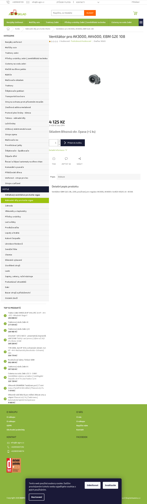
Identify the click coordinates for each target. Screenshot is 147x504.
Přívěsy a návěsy (13, 216)
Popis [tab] (52, 176)
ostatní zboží (11, 298)
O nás (78, 417)
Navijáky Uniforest (13, 42)
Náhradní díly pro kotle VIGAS (19, 200)
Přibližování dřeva (13, 172)
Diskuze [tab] (61, 176)
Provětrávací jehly (13, 145)
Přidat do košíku (74, 142)
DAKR (7, 287)
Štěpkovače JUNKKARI (14, 91)
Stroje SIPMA (11, 134)
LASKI (7, 271)
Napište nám (82, 425)
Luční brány (10, 123)
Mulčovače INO (11, 140)
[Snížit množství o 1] (59, 144)
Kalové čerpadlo (12, 238)
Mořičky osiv (11, 47)
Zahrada (9, 205)
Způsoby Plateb (63, 2)
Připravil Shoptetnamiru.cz (129, 498)
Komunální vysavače (14, 167)
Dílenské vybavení (13, 260)
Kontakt (80, 430)
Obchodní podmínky (16, 430)
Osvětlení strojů (12, 265)
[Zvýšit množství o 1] (59, 141)
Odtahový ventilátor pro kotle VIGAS (22, 195)
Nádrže (8, 74)
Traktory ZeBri (12, 53)
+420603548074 (17, 451)
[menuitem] (15, 22)
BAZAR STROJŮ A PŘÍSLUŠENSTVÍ (17, 292)
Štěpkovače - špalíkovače (17, 150)
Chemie (8, 254)
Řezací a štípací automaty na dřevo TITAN (23, 161)
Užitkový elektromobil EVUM (18, 129)
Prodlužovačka (12, 227)
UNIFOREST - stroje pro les (16, 178)
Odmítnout (92, 485)
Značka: (100, 41)
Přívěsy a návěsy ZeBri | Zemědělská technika (26, 58)
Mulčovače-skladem (14, 80)
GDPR (9, 425)
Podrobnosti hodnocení (81, 41)
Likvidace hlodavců (14, 243)
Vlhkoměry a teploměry (16, 211)
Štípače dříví (11, 156)
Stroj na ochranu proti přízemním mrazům (24, 102)
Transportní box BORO (15, 96)
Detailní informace (56, 150)
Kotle (6, 189)
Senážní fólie (11, 249)
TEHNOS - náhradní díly (15, 118)
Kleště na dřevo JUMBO (15, 69)
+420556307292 (17, 447)
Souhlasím (110, 485)
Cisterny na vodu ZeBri (15, 63)
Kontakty (80, 2)
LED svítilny (10, 222)
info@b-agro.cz (17, 442)
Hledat (89, 13)
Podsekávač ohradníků (15, 282)
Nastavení (36, 497)
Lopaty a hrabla (12, 233)
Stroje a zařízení (12, 183)
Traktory (9, 85)
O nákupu (11, 417)
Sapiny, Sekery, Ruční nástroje (19, 276)
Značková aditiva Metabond (18, 107)
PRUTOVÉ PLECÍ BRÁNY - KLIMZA (18, 112)
